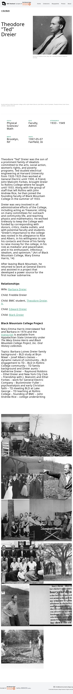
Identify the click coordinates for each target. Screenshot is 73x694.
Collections (46, 3)
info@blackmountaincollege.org (64, 687)
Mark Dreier (16, 314)
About (69, 3)
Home (39, 3)
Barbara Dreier (17, 289)
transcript (7, 334)
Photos (63, 3)
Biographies (55, 3)
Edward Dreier (18, 309)
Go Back (5, 11)
